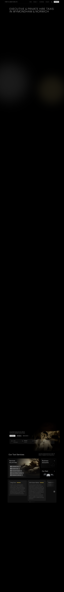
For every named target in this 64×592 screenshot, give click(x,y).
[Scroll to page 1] (29, 502)
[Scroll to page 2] (30, 502)
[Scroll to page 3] (32, 502)
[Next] (54, 492)
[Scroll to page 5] (34, 502)
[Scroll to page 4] (33, 502)
